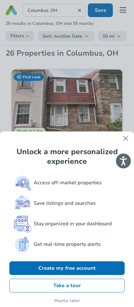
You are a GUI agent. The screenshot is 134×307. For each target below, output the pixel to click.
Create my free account (67, 268)
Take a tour (67, 285)
